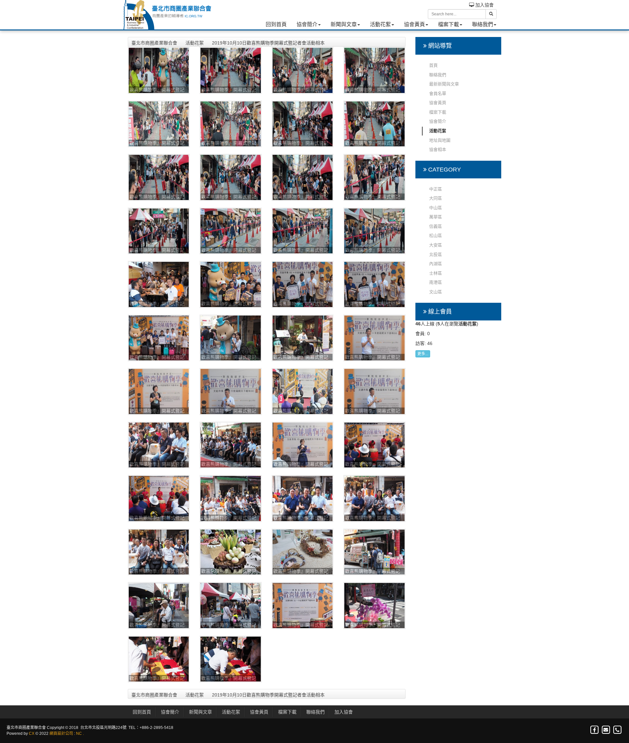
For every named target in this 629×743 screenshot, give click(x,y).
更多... (422, 354)
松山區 (435, 235)
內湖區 (435, 263)
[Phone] (617, 730)
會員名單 (437, 93)
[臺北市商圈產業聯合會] (167, 14)
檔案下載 (448, 24)
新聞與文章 (344, 24)
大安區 (435, 245)
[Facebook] (594, 730)
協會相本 (437, 149)
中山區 (435, 207)
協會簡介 (306, 24)
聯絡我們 (482, 24)
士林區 (435, 273)
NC (79, 733)
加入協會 (484, 5)
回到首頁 (276, 24)
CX (31, 733)
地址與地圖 (439, 140)
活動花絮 (380, 24)
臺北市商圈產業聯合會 (154, 42)
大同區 (435, 198)
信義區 (435, 226)
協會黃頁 (414, 24)
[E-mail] (606, 730)
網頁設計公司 (61, 733)
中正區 (435, 189)
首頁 (433, 65)
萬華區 (435, 216)
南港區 (435, 282)
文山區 (435, 291)
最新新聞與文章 (444, 84)
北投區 (435, 254)
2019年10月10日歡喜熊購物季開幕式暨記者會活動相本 (268, 42)
